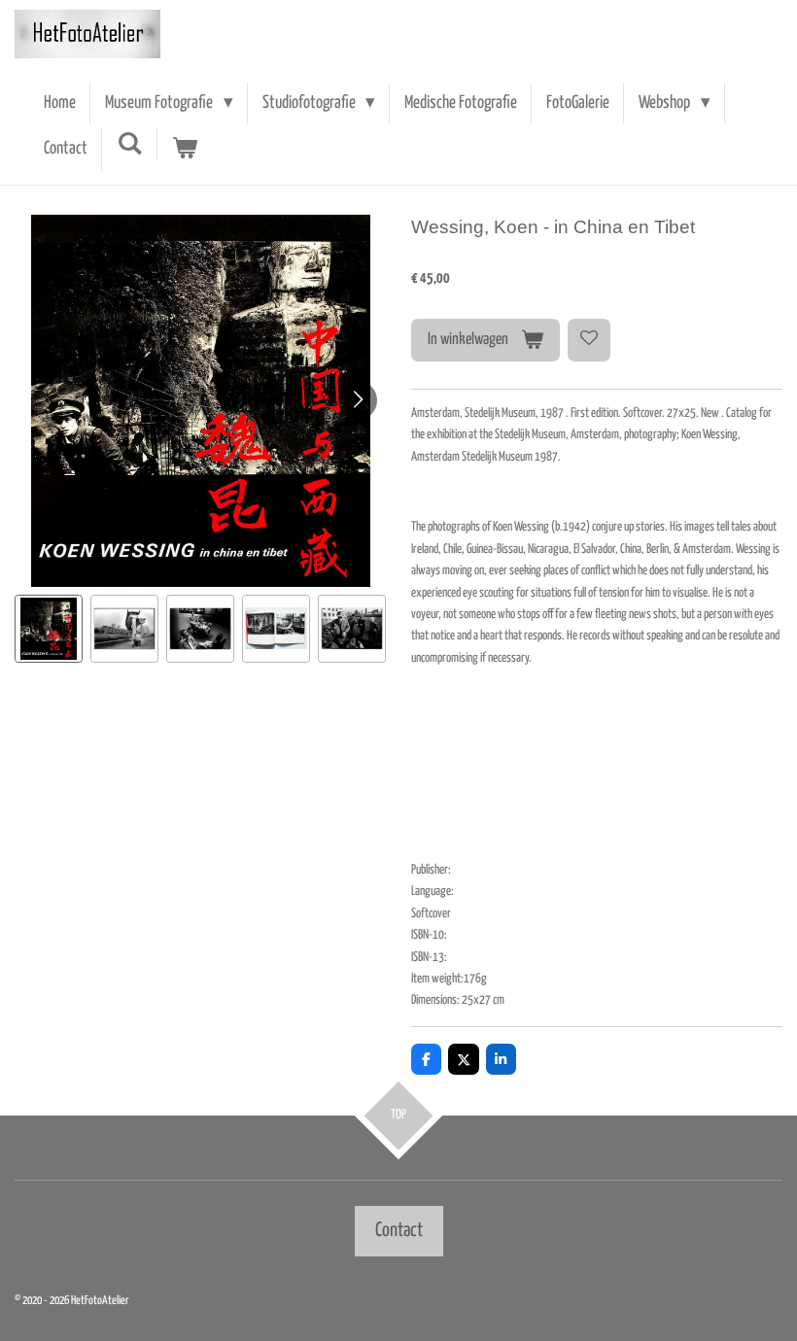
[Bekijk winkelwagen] (185, 148)
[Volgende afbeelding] (357, 400)
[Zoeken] (129, 144)
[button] (49, 629)
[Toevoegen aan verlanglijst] (589, 340)
